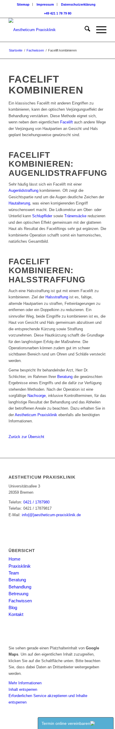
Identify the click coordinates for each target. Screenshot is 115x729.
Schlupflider (42, 216)
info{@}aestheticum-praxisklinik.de (51, 515)
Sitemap (23, 4)
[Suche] (84, 30)
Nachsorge (36, 395)
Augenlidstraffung (23, 190)
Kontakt (16, 614)
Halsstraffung (56, 297)
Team (14, 572)
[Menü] (98, 30)
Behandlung (20, 586)
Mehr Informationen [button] (25, 683)
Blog (13, 607)
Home (14, 558)
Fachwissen (20, 600)
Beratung (65, 376)
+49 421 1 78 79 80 (57, 13)
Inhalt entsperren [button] (23, 689)
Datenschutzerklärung (78, 4)
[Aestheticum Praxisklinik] (48, 30)
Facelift (66, 122)
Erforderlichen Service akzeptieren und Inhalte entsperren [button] (48, 698)
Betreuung (18, 593)
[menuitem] (23, 4)
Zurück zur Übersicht (26, 436)
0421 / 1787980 (36, 502)
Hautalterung (19, 203)
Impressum (45, 4)
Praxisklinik (20, 566)
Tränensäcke (75, 216)
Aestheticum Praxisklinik (36, 415)
